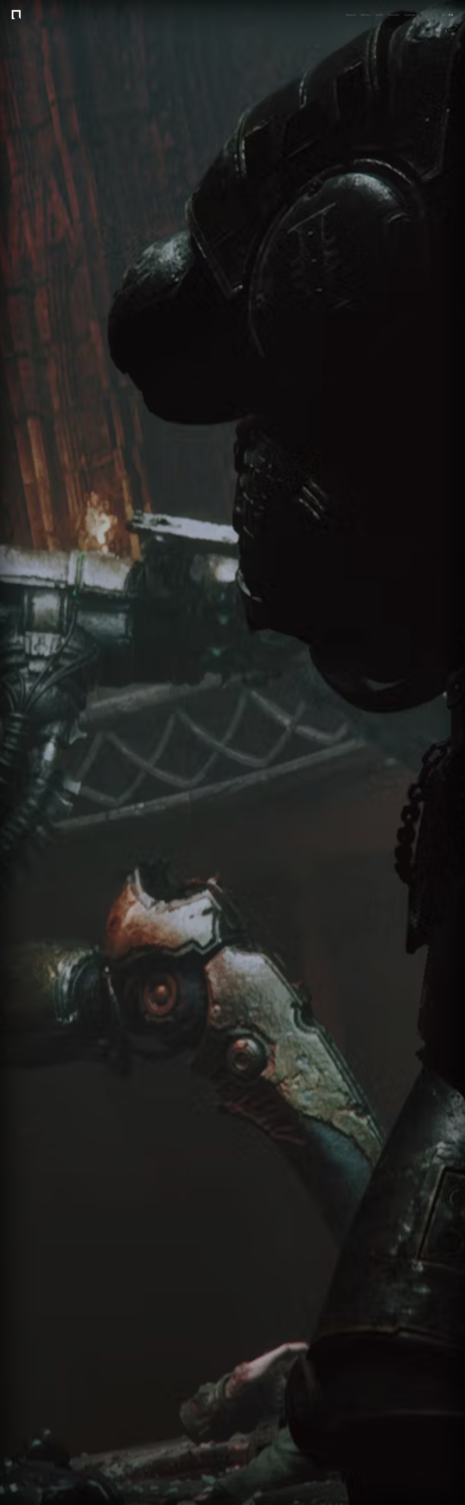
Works (365, 14)
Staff (379, 14)
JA (443, 14)
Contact (411, 14)
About (351, 14)
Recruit (394, 14)
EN (451, 14)
